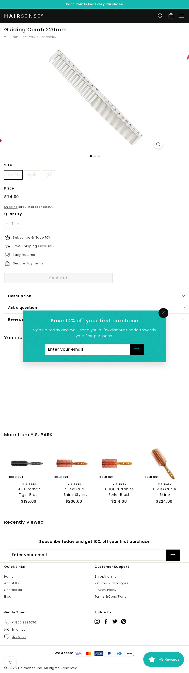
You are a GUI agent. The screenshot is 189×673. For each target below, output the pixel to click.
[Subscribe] (137, 349)
